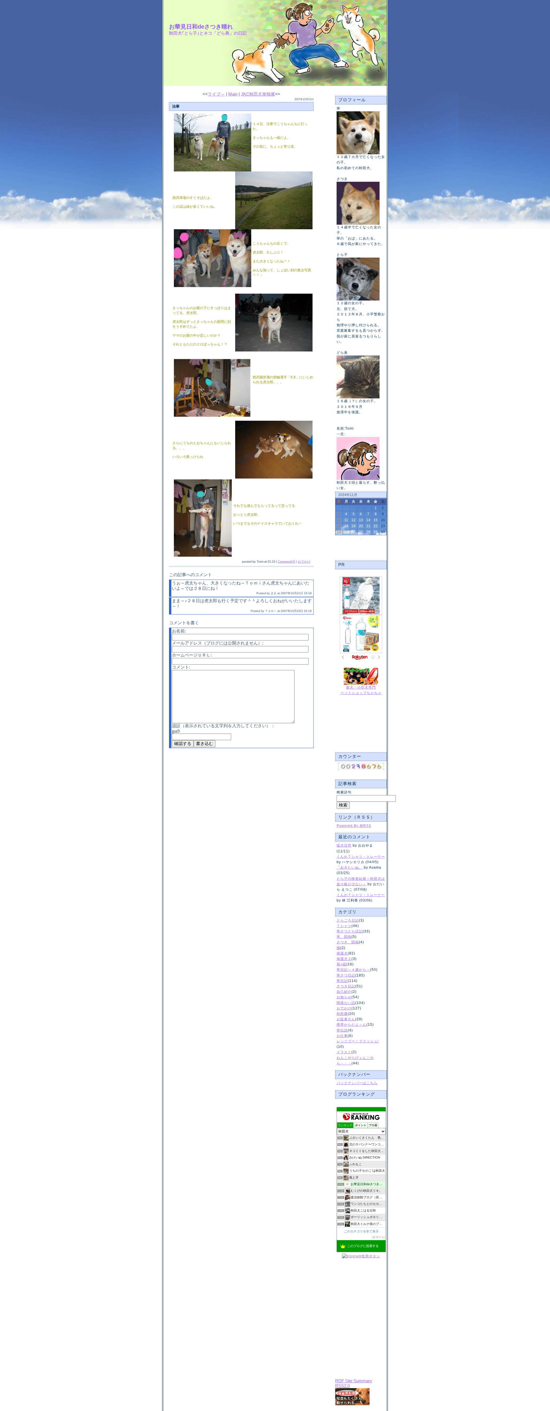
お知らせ (344, 997)
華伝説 (342, 1030)
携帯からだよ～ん (351, 1025)
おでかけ (344, 1008)
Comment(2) (286, 561)
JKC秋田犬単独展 (258, 94)
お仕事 (342, 1036)
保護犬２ (344, 959)
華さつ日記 (346, 975)
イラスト (344, 1052)
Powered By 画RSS (354, 826)
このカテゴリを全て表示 (361, 1231)
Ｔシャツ (344, 926)
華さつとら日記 (350, 931)
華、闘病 (344, 937)
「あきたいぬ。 (350, 867)
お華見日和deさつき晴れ (201, 26)
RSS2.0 (342, 1385)
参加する (378, 1237)
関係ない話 (346, 1003)
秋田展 (342, 1014)
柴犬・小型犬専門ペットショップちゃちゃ (361, 690)
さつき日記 (346, 986)
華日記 (342, 981)
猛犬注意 (344, 845)
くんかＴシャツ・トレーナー (361, 857)
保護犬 (342, 953)
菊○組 (341, 964)
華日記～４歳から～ (353, 970)
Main (232, 94)
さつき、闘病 (348, 942)
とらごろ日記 (348, 920)
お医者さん (346, 1019)
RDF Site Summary (353, 1380)
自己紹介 (344, 992)
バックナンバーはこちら (357, 1083)
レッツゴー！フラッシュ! (358, 1041)
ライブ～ (216, 94)
